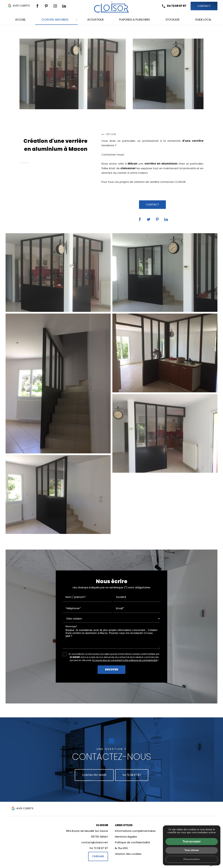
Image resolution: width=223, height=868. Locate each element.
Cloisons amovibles (54, 19)
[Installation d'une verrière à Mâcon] (164, 272)
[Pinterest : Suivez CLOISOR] (46, 6)
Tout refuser (191, 850)
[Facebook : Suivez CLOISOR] (37, 6)
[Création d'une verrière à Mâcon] (58, 272)
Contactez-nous (94, 775)
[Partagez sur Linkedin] (166, 219)
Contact (204, 6)
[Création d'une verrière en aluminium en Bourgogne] (58, 494)
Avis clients (21, 5)
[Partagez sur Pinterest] (157, 219)
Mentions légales (126, 836)
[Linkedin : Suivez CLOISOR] (64, 6)
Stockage (172, 19)
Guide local (203, 19)
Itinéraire (98, 856)
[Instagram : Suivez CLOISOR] (55, 6)
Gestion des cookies (128, 854)
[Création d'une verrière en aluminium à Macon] (164, 353)
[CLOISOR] (111, 7)
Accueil (20, 19)
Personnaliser (191, 859)
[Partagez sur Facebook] (139, 219)
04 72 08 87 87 (176, 6)
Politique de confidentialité (132, 842)
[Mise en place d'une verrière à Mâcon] (58, 383)
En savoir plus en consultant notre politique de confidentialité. (125, 660)
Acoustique (95, 19)
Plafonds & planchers (134, 19)
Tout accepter (192, 841)
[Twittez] (148, 219)
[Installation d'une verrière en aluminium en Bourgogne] (164, 433)
